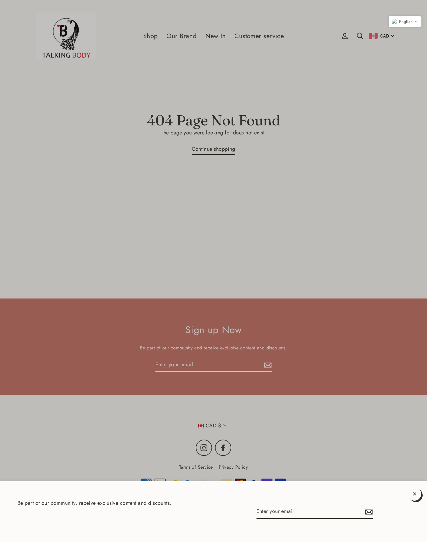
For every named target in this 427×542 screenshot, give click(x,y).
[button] (405, 21)
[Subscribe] (368, 511)
